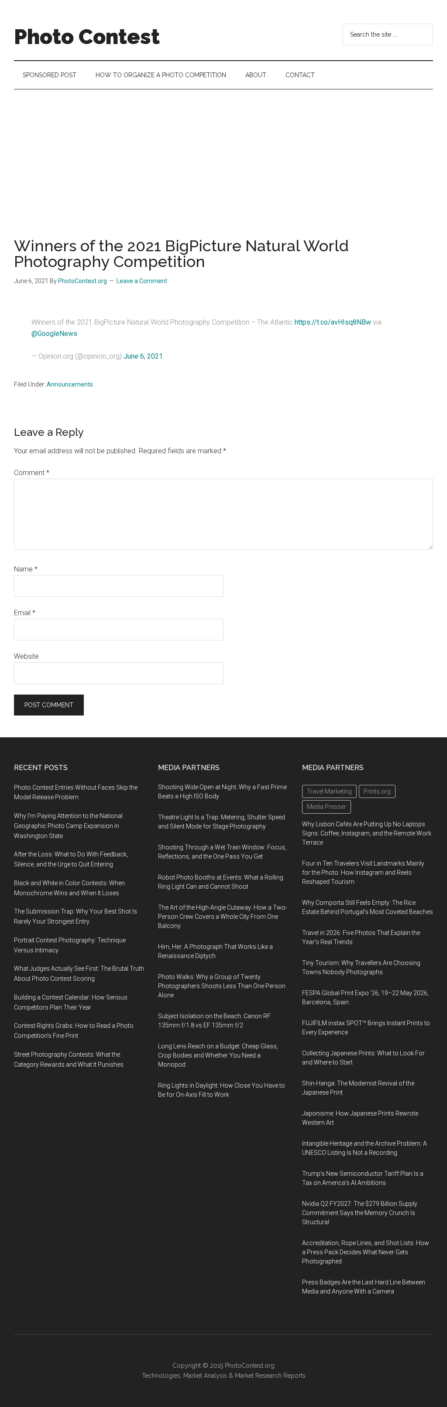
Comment (31, 473)
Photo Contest (87, 36)
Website (26, 656)
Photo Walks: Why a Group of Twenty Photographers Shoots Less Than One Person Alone (221, 986)
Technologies (161, 1375)
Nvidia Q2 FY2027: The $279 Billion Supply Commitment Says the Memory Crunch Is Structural (359, 1213)
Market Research (258, 1375)
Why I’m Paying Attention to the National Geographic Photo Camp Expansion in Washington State (68, 825)
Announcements (70, 384)
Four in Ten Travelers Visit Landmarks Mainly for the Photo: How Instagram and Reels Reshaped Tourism (363, 872)
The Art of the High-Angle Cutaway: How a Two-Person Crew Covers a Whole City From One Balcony (222, 916)
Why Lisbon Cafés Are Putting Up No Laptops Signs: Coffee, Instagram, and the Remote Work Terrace (366, 833)
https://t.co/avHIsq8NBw (333, 322)
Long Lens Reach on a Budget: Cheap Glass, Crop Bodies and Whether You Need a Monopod (218, 1055)
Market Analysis (205, 1375)
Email (24, 613)
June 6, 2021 (143, 356)
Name (26, 569)
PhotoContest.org (250, 1365)
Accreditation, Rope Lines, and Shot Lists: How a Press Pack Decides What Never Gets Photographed (365, 1252)
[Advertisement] (223, 155)
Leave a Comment (142, 280)
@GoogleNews (54, 333)
